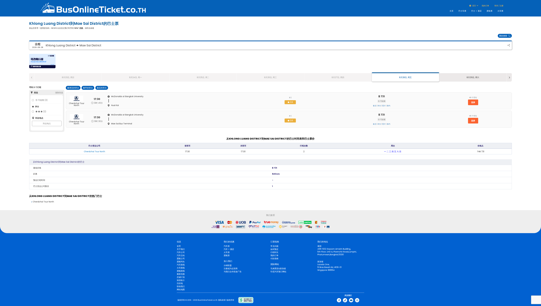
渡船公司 (181, 258)
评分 (379, 106)
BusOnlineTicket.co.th (208, 300)
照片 (384, 106)
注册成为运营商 (231, 268)
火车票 (500, 11)
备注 (374, 106)
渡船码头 (181, 261)
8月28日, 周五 (405, 77)
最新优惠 (181, 274)
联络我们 (181, 286)
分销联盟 (228, 265)
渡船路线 (181, 270)
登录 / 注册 (498, 5)
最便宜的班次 (73, 87)
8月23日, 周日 (68, 77)
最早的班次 (88, 87)
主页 (452, 11)
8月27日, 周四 (338, 77)
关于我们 (181, 249)
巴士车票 (462, 11)
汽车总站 (181, 255)
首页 (179, 246)
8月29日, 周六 (473, 77)
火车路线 (181, 267)
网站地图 (181, 289)
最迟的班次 (102, 87)
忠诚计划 (181, 277)
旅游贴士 (181, 280)
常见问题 (274, 246)
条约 (388, 106)
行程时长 (274, 252)
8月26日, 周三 (270, 77)
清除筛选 (59, 92)
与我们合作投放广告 (232, 271)
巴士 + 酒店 (476, 11)
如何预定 (274, 249)
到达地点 (47, 123)
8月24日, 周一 (135, 77)
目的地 (180, 283)
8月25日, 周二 (203, 77)
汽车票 (227, 246)
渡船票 (490, 11)
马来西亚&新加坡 (278, 268)
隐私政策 (222, 300)
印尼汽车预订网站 (278, 271)
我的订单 (485, 5)
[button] (42, 61)
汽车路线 (181, 264)
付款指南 (274, 258)
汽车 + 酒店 (229, 249)
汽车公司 (181, 252)
